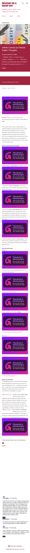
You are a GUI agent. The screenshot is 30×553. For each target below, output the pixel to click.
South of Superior (6, 165)
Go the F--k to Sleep (6, 209)
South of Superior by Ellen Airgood (9, 292)
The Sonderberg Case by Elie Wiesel (9, 312)
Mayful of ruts (5, 355)
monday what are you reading (15, 440)
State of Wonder (16, 409)
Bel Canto (8, 417)
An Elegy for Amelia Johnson (8, 238)
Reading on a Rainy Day (9, 4)
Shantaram (10, 381)
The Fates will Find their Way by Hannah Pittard (12, 332)
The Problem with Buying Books (8, 375)
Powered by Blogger (16, 546)
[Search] (23, 3)
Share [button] (4, 68)
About (11, 16)
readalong (18, 381)
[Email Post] (3, 443)
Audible (13, 215)
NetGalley (5, 242)
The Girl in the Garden (7, 185)
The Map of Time (16, 394)
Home (3, 16)
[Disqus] (16, 473)
